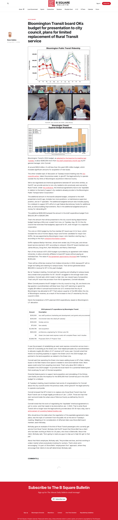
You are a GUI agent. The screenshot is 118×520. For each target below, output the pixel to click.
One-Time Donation (71, 512)
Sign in (98, 3)
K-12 (76, 9)
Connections (50, 9)
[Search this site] (8, 3)
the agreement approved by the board (62, 256)
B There (83, 9)
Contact (60, 512)
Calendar (90, 9)
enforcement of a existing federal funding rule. (45, 411)
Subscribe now (60, 499)
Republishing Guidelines (86, 512)
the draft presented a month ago (69, 161)
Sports (42, 9)
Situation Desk (69, 9)
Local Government (33, 9)
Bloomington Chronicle (38, 512)
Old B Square (32, 19)
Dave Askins (11, 40)
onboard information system (55, 238)
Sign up (26, 512)
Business (59, 9)
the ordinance (48, 188)
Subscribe (106, 3)
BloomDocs (51, 512)
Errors (97, 9)
